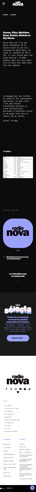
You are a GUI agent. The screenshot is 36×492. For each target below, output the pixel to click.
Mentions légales (25, 449)
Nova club (15, 210)
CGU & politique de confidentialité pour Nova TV (26, 475)
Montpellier (7, 476)
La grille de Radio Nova (12, 420)
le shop (7, 428)
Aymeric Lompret (8, 461)
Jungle (5, 451)
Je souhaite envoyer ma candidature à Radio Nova (26, 460)
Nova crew (22, 446)
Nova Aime (6, 444)
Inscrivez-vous (17, 338)
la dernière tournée (11, 431)
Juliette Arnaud (8, 457)
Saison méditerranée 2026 (10, 468)
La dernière (7, 447)
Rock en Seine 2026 (9, 464)
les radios (8, 405)
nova (18, 250)
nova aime (8, 425)
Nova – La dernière (25, 452)
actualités (8, 417)
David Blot (6, 210)
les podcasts (9, 411)
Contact (22, 444)
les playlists (9, 414)
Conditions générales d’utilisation (26, 455)
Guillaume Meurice (9, 454)
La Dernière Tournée (26, 478)
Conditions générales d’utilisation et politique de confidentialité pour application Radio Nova (26, 467)
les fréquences (9, 422)
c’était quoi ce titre (11, 408)
